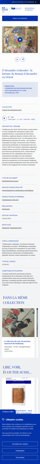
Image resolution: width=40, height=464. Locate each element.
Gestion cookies (8, 412)
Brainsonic (6, 209)
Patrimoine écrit (15, 228)
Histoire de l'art (12, 93)
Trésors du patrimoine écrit (11, 110)
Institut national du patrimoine (23, 2)
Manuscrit (5, 228)
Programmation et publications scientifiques (17, 190)
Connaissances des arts (10, 200)
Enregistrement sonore (10, 181)
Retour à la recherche (20, 18)
